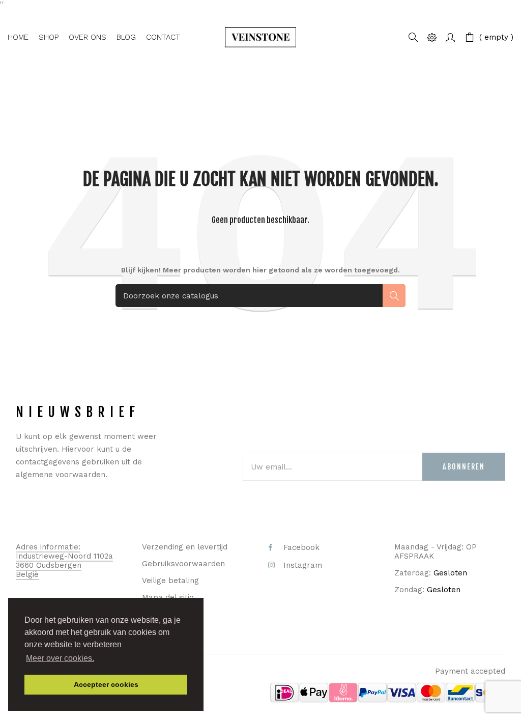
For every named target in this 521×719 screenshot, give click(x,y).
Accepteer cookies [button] (106, 684)
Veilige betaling (170, 580)
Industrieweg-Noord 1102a (64, 556)
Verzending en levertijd (184, 546)
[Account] (450, 36)
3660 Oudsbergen (48, 565)
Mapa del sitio (168, 597)
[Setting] (432, 36)
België (27, 574)
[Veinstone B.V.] (261, 37)
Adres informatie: (48, 546)
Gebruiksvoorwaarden (183, 563)
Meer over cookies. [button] (60, 658)
